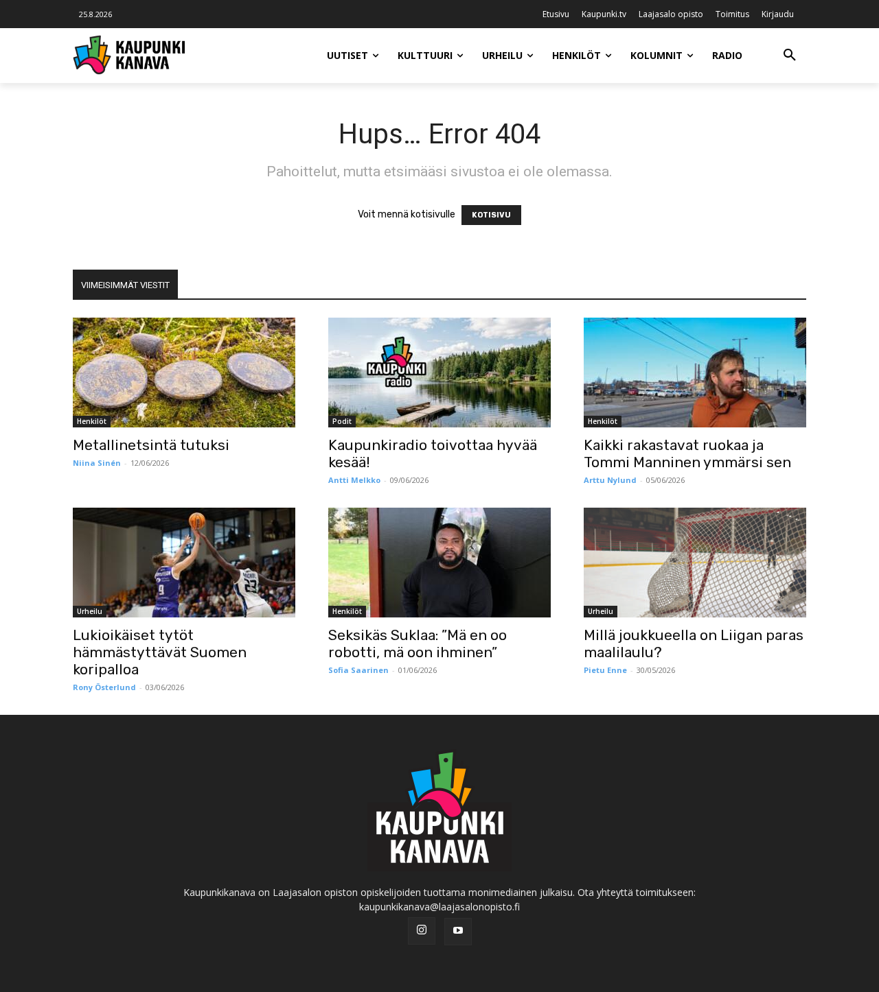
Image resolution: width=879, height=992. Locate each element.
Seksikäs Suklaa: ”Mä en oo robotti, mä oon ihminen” (417, 643)
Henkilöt (91, 421)
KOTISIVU (491, 215)
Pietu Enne (605, 670)
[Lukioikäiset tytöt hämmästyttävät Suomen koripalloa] (184, 562)
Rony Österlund (104, 687)
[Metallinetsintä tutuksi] (184, 372)
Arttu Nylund (610, 480)
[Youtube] (458, 931)
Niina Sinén (97, 463)
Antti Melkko (354, 480)
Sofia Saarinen (358, 670)
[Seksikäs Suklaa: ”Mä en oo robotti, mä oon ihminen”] (439, 562)
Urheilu (89, 611)
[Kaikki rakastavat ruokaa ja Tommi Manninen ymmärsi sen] (695, 372)
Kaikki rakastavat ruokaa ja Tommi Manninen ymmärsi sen (687, 453)
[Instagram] (421, 931)
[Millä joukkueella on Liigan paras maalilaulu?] (695, 562)
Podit (342, 421)
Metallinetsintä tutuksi (151, 444)
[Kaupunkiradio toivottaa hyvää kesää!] (439, 372)
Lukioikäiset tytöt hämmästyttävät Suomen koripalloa (160, 652)
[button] (789, 55)
